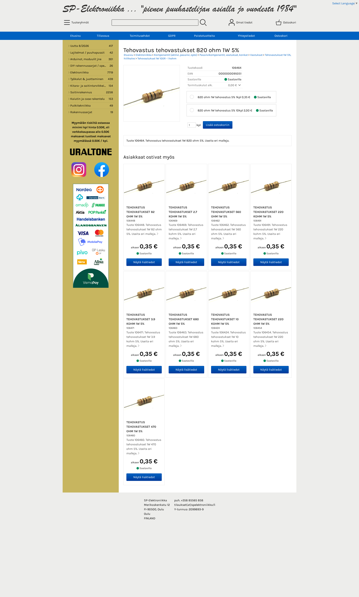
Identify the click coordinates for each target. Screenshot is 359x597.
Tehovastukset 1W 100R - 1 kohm (156, 58)
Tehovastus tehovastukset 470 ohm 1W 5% (141, 426)
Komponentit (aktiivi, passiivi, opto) (175, 55)
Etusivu (75, 35)
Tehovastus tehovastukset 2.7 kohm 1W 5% (183, 212)
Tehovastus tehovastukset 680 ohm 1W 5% (184, 319)
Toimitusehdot (140, 35)
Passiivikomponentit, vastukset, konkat (224, 55)
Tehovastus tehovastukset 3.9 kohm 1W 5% (140, 319)
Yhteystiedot (246, 35)
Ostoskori (281, 35)
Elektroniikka (144, 55)
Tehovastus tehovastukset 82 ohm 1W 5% (140, 212)
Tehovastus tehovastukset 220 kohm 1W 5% (268, 212)
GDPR (172, 35)
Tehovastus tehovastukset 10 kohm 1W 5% (225, 319)
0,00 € (233, 85)
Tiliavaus (103, 35)
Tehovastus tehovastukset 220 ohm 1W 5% (268, 319)
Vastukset (256, 55)
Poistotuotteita (204, 35)
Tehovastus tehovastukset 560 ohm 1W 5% (226, 212)
